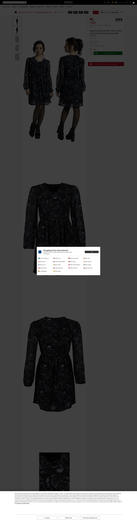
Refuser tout (68, 518)
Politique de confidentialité (22, 503)
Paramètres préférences (90, 518)
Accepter (47, 518)
